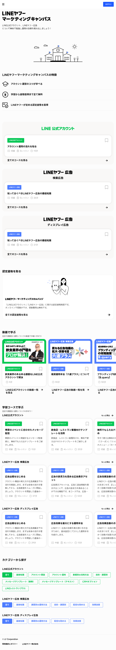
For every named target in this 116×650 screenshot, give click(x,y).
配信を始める (79, 604)
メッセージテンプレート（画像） (20, 581)
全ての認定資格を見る (16, 315)
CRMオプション (89, 581)
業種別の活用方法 (81, 574)
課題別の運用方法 (39, 604)
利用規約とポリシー (10, 644)
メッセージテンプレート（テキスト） (58, 581)
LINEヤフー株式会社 (30, 644)
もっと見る (105, 415)
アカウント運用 (59, 574)
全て (7, 574)
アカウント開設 (38, 574)
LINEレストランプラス (15, 588)
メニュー (3, 4)
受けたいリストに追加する (106, 140)
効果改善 (96, 604)
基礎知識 (20, 574)
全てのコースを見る (17, 160)
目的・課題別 (102, 574)
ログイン (108, 4)
